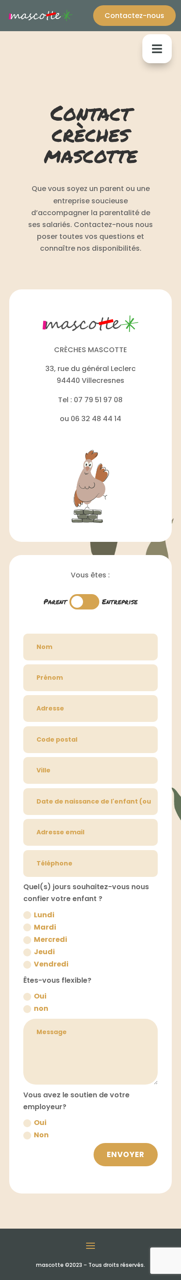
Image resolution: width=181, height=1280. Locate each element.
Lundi (44, 915)
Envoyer (126, 1154)
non (41, 1008)
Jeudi (44, 952)
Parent (55, 601)
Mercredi (50, 939)
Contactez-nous (134, 16)
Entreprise (120, 601)
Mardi (45, 927)
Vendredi (51, 964)
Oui (40, 996)
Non (41, 1135)
